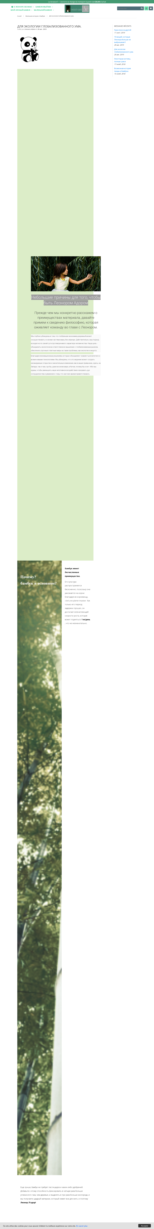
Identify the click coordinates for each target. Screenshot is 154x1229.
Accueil (19, 16)
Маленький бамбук (43, 10)
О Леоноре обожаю (23, 7)
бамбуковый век (43, 7)
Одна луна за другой (122, 30)
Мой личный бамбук (21, 10)
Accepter (144, 1225)
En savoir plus (81, 1225)
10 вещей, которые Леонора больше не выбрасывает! (122, 39)
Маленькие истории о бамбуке (35, 16)
